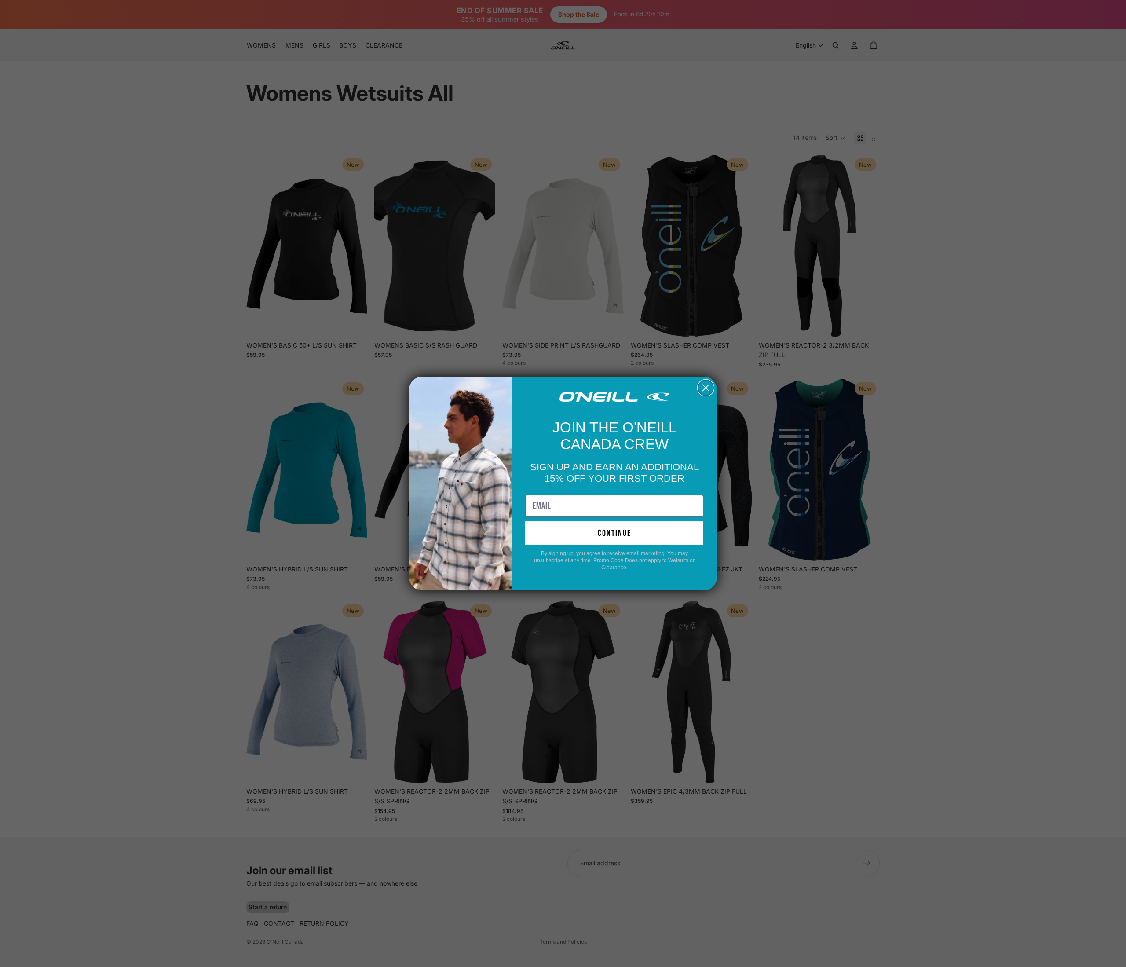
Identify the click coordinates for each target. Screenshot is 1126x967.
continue (614, 533)
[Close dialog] (705, 388)
